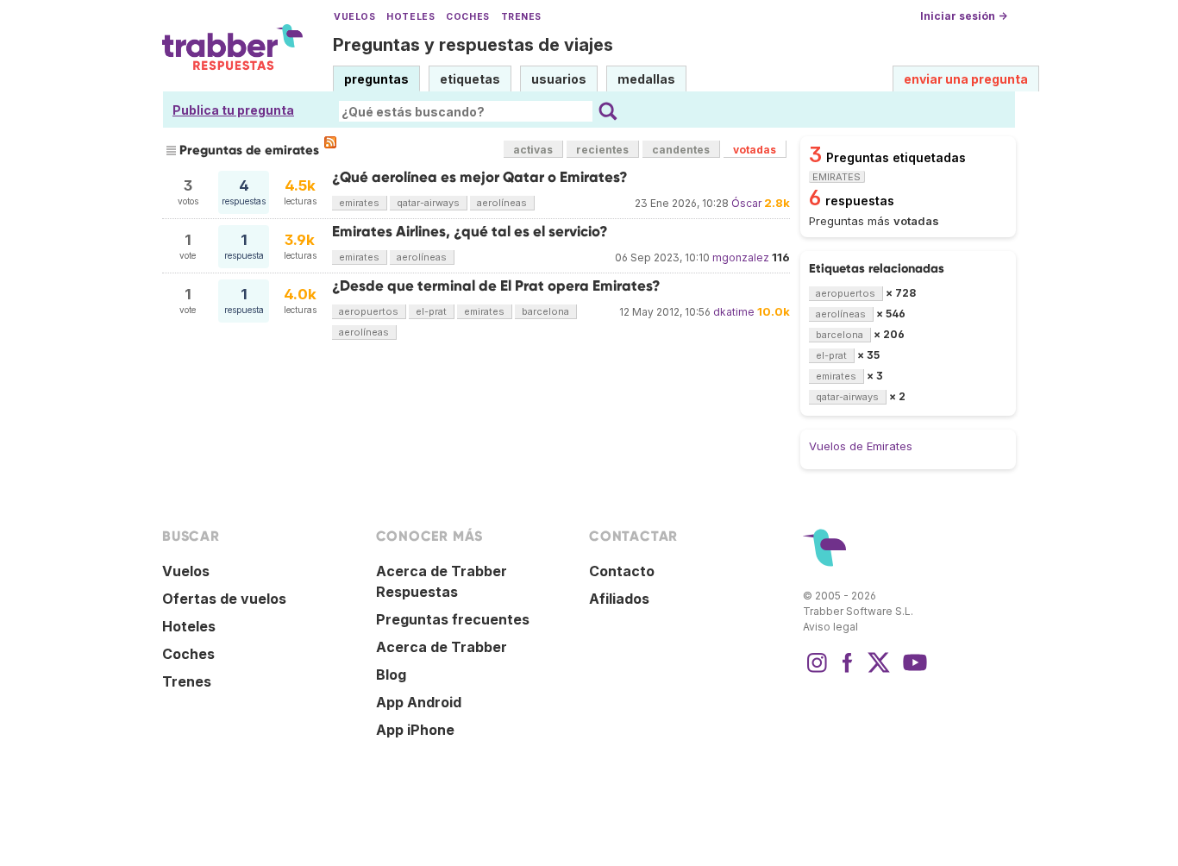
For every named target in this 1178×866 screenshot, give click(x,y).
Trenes (521, 16)
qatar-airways (428, 203)
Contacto (622, 571)
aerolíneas (502, 203)
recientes (602, 149)
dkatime (734, 311)
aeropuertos (368, 311)
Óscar (746, 203)
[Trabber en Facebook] (848, 671)
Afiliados (619, 598)
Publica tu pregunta (233, 110)
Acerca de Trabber (441, 647)
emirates (359, 203)
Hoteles (410, 16)
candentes (681, 149)
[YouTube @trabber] (912, 671)
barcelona (545, 311)
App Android (418, 702)
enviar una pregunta (966, 79)
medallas (646, 79)
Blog (391, 674)
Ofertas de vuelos (224, 598)
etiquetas (470, 79)
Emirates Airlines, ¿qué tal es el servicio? (470, 232)
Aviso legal (830, 626)
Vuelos (354, 16)
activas (533, 149)
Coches (467, 16)
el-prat (431, 311)
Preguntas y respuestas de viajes (473, 45)
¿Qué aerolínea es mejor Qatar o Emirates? (480, 177)
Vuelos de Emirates (860, 446)
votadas (754, 149)
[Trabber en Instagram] (816, 671)
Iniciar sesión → (963, 15)
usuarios (558, 79)
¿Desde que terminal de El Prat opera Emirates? (496, 286)
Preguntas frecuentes (452, 619)
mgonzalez (740, 257)
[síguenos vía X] (879, 671)
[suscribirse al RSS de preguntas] (330, 142)
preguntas (376, 79)
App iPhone (415, 729)
